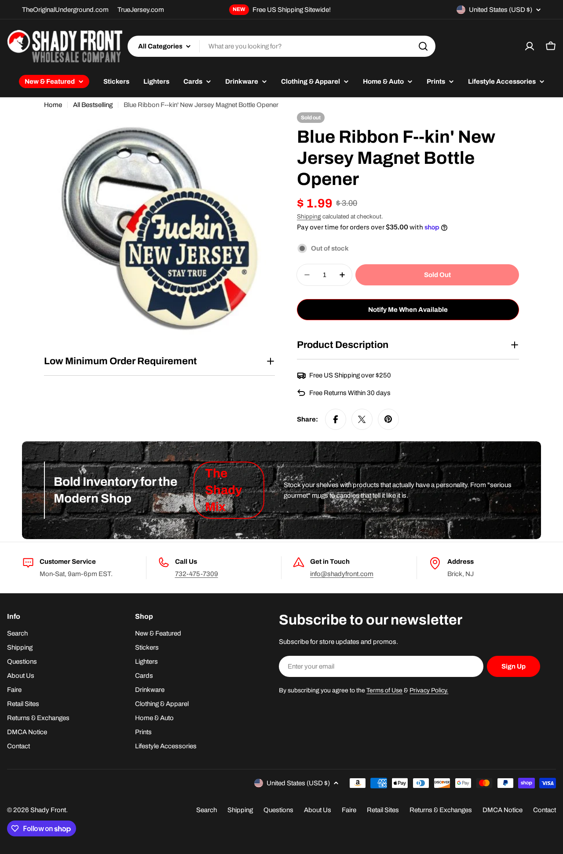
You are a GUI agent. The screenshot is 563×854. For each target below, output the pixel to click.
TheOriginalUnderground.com (65, 9)
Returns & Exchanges (440, 809)
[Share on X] (362, 419)
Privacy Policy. (428, 690)
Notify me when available (408, 309)
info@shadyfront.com (341, 573)
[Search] (423, 46)
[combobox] (281, 46)
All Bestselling (93, 104)
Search (206, 809)
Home (53, 104)
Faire (349, 809)
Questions (278, 809)
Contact (544, 809)
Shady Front (48, 809)
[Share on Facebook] (335, 419)
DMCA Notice (503, 809)
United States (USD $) (500, 9)
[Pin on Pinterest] (388, 419)
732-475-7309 (196, 573)
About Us (317, 809)
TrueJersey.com (140, 9)
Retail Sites (383, 809)
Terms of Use (384, 690)
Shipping (309, 216)
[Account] (529, 46)
